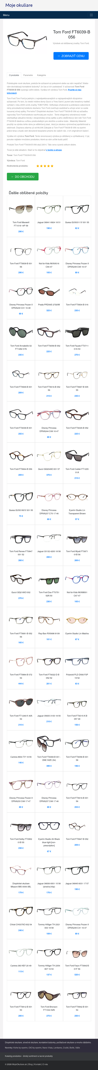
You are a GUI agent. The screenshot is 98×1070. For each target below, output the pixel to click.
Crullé (66, 1047)
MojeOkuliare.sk (19, 1064)
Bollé (72, 1047)
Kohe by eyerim (20, 1047)
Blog (30, 1064)
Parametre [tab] (28, 75)
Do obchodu (24, 176)
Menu (6, 15)
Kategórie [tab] (41, 75)
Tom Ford (84, 43)
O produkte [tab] (14, 75)
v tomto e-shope (54, 149)
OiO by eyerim (35, 1047)
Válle (77, 1047)
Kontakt (37, 1064)
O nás (45, 1064)
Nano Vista (47, 1047)
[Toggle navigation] (91, 15)
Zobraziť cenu (73, 56)
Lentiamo (58, 1047)
